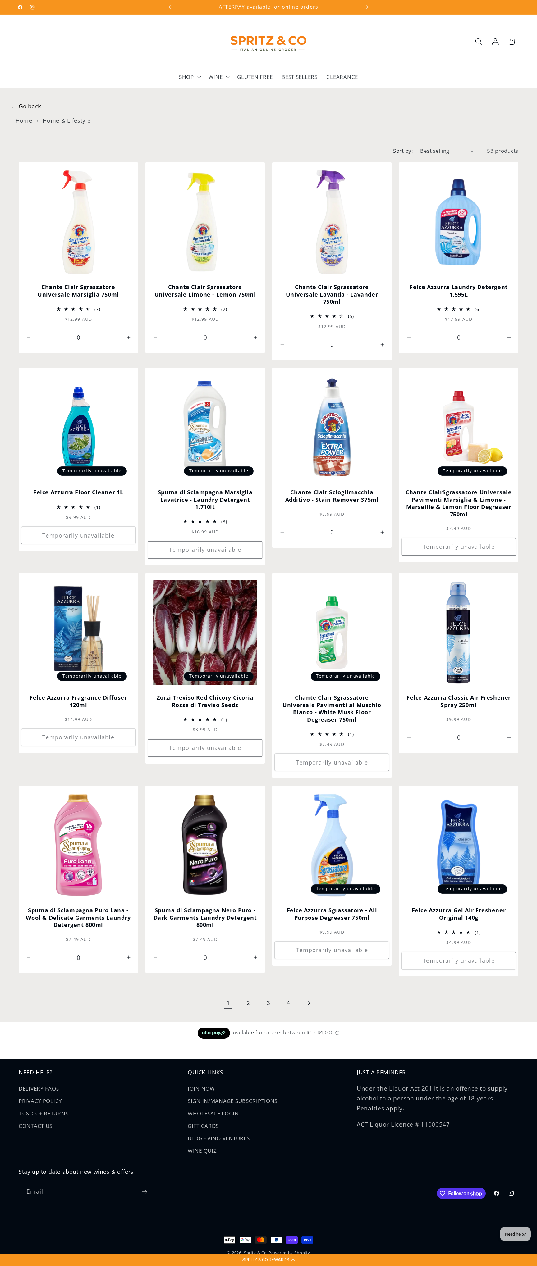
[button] (268, 1260)
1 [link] (228, 1003)
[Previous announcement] (170, 7)
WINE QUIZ (202, 1150)
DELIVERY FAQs (39, 1088)
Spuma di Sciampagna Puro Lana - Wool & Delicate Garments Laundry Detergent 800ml (78, 917)
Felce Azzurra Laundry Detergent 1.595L (459, 291)
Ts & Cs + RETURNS (43, 1113)
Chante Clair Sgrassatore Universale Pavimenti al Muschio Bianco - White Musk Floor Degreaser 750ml (331, 708)
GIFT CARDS (203, 1125)
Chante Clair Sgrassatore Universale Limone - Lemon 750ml (205, 291)
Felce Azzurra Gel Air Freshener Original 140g (459, 914)
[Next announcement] (367, 7)
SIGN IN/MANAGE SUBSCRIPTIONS (233, 1101)
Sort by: (403, 150)
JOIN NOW (201, 1088)
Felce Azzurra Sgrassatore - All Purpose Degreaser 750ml (332, 914)
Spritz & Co (255, 1252)
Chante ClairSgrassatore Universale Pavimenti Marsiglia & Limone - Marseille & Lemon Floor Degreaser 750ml (459, 503)
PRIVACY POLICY (40, 1101)
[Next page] (309, 1003)
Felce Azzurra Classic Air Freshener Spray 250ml (458, 701)
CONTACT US (36, 1125)
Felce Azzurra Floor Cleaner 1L (78, 492)
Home (24, 120)
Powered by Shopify (289, 1252)
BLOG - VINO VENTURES (219, 1138)
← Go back (26, 106)
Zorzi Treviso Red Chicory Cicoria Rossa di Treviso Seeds (205, 701)
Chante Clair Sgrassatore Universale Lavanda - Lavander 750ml (332, 295)
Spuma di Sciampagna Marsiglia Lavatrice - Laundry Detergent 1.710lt (205, 500)
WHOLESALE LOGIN (213, 1113)
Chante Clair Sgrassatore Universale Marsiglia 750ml (78, 291)
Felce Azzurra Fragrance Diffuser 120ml (78, 701)
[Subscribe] (144, 1191)
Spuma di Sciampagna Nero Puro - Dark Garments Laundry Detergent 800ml (205, 917)
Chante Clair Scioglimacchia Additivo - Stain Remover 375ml (332, 496)
